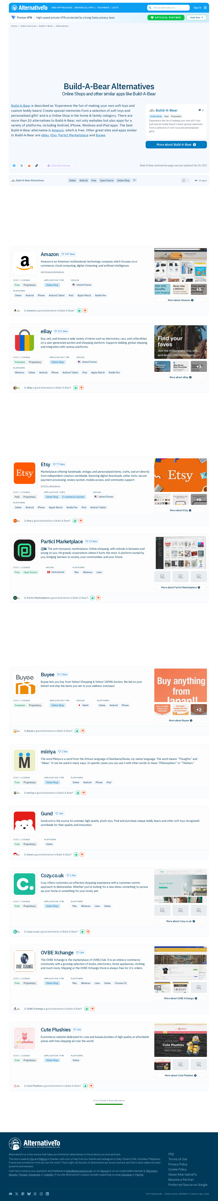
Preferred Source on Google (187, 1185)
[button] (68, 254)
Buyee (100, 135)
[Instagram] (41, 1194)
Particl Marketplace (73, 135)
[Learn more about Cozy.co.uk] (24, 884)
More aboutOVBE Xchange (179, 998)
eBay (45, 135)
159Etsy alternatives (50, 486)
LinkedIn (48, 1174)
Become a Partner (181, 1180)
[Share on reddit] (29, 166)
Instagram (34, 1174)
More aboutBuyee (179, 720)
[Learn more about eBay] (24, 340)
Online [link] (72, 180)
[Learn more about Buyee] (24, 683)
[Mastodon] (23, 1194)
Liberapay (126, 1174)
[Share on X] (22, 166)
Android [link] (84, 180)
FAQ (171, 1154)
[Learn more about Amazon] (24, 263)
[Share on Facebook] (14, 166)
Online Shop (156, 116)
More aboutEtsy (179, 510)
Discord (105, 1171)
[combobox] (168, 8)
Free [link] (93, 180)
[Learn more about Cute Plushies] (24, 1038)
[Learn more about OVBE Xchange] (24, 961)
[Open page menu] (205, 7)
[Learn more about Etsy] (24, 473)
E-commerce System (73, 496)
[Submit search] (150, 7)
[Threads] (35, 1194)
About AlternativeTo (182, 1174)
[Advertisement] (109, 53)
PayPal (139, 1174)
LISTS (115, 8)
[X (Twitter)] (16, 1194)
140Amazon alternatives (52, 272)
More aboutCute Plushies (179, 1075)
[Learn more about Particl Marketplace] (24, 550)
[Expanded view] (184, 180)
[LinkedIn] (47, 1194)
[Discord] (10, 1194)
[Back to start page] (30, 8)
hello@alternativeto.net (79, 1171)
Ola (32, 1159)
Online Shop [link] (123, 180)
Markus (43, 1159)
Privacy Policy (177, 1164)
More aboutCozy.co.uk (179, 921)
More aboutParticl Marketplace (179, 587)
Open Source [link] (106, 180)
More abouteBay (179, 377)
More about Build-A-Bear (174, 145)
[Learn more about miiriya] (24, 760)
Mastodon (151, 1171)
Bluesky (13, 1174)
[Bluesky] (29, 1194)
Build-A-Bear (20, 105)
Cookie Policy (177, 1169)
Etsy (53, 135)
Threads (23, 1174)
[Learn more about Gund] (24, 822)
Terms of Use (177, 1159)
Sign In (197, 7)
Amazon (58, 130)
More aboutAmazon (179, 300)
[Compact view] (188, 180)
